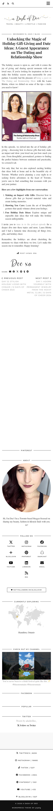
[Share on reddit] (28, 271)
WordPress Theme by (26, 808)
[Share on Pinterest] (21, 271)
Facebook (27, 775)
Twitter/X (28, 753)
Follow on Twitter (27, 725)
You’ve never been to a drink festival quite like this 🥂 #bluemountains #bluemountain (26, 683)
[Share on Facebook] (14, 271)
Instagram (27, 760)
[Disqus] (26, 336)
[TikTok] (3, 3)
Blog (37, 34)
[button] (49, 3)
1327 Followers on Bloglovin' (27, 590)
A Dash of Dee (30, 803)
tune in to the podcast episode (31, 224)
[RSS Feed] (8, 3)
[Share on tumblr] (24, 271)
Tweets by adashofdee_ (26, 720)
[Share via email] (10, 271)
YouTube (28, 789)
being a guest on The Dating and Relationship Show (26, 79)
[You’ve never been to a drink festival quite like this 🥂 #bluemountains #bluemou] (26, 666)
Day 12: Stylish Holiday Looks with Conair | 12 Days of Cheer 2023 (14, 284)
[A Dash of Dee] (26, 20)
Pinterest (28, 782)
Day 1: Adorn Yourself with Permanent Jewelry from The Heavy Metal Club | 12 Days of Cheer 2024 (39, 286)
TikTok (27, 768)
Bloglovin (27, 797)
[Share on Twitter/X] (17, 271)
